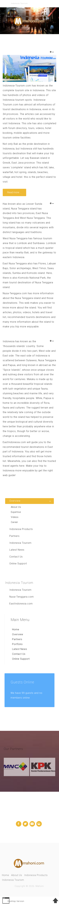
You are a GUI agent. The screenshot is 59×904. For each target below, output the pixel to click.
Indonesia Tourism (13, 879)
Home (15, 629)
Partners (17, 639)
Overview (17, 634)
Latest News (19, 649)
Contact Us (18, 653)
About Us (16, 875)
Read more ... (14, 192)
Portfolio (17, 644)
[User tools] (52, 52)
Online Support (21, 658)
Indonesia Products (36, 875)
